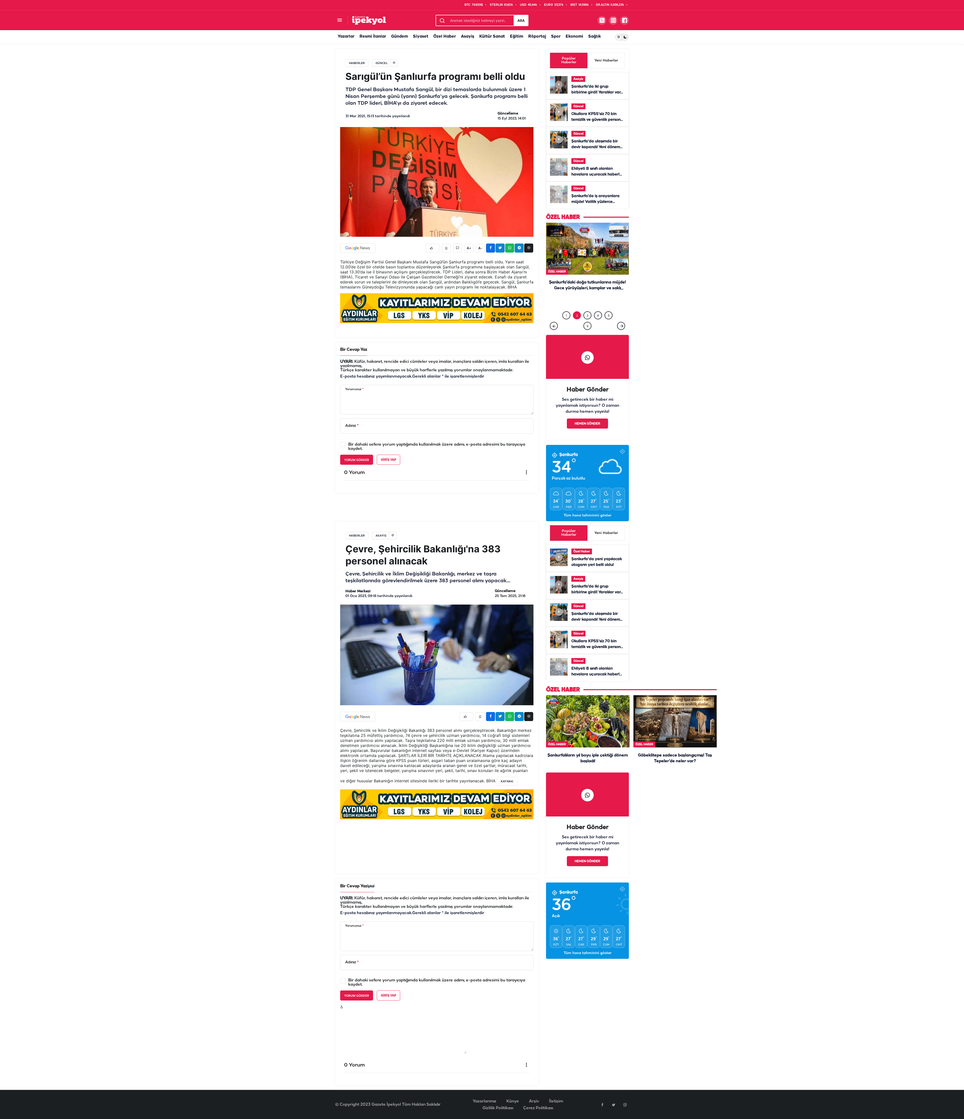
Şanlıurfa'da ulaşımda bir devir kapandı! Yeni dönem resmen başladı (595, 147)
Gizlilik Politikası (498, 1098)
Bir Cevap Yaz (353, 349)
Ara (521, 20)
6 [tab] (587, 316)
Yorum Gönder (356, 460)
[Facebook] (602, 1094)
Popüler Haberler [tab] (568, 60)
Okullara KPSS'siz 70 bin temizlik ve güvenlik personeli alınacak (598, 120)
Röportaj (537, 36)
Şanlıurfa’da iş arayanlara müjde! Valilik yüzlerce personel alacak (595, 202)
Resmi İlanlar (372, 36)
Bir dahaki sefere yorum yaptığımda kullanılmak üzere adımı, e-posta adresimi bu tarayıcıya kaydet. (436, 446)
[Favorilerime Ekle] (446, 248)
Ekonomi (574, 36)
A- (480, 248)
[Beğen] (432, 248)
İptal (370, 876)
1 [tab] (566, 305)
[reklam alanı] (436, 308)
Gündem (399, 36)
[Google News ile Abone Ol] (357, 248)
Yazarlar (346, 36)
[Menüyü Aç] (339, 20)
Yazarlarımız (484, 1091)
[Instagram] (625, 1094)
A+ (469, 248)
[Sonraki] (621, 316)
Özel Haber (444, 36)
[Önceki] (554, 316)
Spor (556, 36)
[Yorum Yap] (457, 248)
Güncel (578, 106)
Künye (512, 1091)
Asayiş (467, 36)
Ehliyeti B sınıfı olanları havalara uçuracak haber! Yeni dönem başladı (595, 174)
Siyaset (420, 36)
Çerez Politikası (538, 1098)
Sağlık (594, 36)
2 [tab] (577, 305)
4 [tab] (598, 305)
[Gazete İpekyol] (369, 20)
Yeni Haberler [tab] (606, 61)
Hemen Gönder (587, 413)
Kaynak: (507, 771)
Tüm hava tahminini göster (588, 505)
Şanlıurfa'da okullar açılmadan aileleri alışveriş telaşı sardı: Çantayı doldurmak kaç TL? (587, 288)
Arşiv (534, 1091)
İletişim (556, 1091)
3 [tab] (587, 305)
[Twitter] (614, 1094)
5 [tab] (609, 305)
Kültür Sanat (492, 36)
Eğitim (516, 36)
